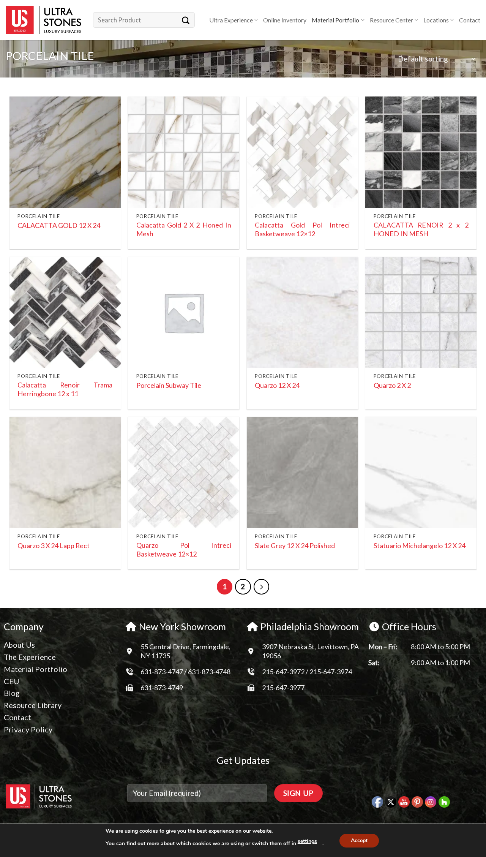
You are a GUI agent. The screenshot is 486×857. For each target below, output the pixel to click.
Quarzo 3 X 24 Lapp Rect (53, 545)
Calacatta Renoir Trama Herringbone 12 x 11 (64, 389)
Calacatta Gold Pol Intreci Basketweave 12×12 (302, 229)
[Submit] (186, 20)
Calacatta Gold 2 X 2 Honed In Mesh (183, 229)
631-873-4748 (209, 671)
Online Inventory (284, 20)
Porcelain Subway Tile (168, 385)
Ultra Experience (231, 20)
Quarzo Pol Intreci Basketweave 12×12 (183, 549)
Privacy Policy (28, 729)
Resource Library (33, 705)
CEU (11, 681)
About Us (19, 644)
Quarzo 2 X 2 (392, 385)
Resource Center (391, 20)
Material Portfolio (335, 20)
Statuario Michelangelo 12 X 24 (419, 545)
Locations (436, 20)
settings (307, 841)
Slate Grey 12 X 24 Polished (295, 545)
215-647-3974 (330, 671)
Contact (469, 20)
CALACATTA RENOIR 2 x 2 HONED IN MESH (421, 229)
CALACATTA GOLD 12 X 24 (58, 225)
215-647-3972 (284, 671)
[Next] (262, 587)
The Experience (30, 656)
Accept (359, 840)
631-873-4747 (161, 671)
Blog (12, 692)
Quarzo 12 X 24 (277, 385)
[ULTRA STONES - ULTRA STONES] (44, 20)
